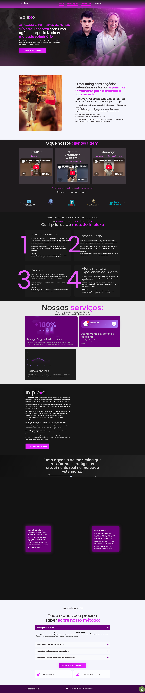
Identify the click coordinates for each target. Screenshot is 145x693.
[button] (21, 203)
